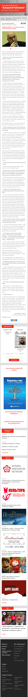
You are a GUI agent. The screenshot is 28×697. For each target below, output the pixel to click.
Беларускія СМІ (5, 671)
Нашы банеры (16, 655)
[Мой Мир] (25, 23)
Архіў (7, 333)
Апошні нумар (8, 331)
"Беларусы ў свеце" (9, 353)
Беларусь (6, 317)
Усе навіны (4, 602)
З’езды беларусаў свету (18, 648)
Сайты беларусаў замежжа (7, 683)
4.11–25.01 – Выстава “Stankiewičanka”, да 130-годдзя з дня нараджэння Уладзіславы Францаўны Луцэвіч (13, 553)
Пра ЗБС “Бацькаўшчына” (19, 646)
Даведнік (3, 666)
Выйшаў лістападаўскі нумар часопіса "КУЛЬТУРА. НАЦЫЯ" (11, 506)
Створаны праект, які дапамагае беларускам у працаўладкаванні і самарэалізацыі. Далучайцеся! (13, 482)
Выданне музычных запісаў (9, 449)
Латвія (9, 317)
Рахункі (15, 658)
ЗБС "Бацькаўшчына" (19, 644)
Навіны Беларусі (8, 18)
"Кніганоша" (21, 353)
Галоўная (2, 18)
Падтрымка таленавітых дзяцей (10, 446)
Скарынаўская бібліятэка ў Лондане (11, 443)
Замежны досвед (17, 689)
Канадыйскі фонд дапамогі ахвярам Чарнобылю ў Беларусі (14, 437)
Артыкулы (4, 668)
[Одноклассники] (23, 23)
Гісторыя (3, 677)
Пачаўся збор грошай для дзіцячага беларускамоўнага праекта (11, 577)
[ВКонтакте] (21, 23)
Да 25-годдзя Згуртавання (19, 660)
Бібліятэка (4, 644)
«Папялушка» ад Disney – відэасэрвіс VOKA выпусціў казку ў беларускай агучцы (13, 529)
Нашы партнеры (6, 655)
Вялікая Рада (16, 653)
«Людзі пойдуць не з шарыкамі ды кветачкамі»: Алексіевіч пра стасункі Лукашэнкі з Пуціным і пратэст (14, 628)
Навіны (4, 648)
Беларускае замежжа (7, 675)
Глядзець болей (5, 452)
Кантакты (4, 646)
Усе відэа (3, 634)
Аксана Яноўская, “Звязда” (11, 24)
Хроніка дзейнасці (17, 651)
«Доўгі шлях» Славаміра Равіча (10, 599)
